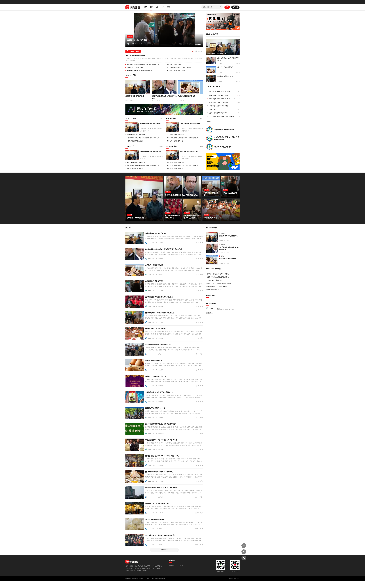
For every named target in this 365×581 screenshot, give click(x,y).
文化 (162, 7)
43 (198, 338)
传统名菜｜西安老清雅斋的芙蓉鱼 (219, 95)
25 (198, 274)
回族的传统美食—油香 (214, 289)
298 (198, 513)
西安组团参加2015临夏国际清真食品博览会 (139, 70)
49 (198, 385)
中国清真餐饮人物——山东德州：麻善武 (219, 283)
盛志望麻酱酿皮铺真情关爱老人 (136, 55)
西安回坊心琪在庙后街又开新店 (176, 70)
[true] (221, 7)
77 (198, 481)
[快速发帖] (243, 551)
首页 (145, 7)
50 (198, 401)
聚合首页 (128, 227)
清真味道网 (137, 578)
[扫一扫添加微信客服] (243, 558)
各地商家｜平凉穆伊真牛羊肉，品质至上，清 (222, 99)
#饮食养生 (160, 370)
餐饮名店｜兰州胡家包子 (214, 280)
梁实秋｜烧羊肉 (213, 109)
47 (198, 370)
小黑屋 (181, 565)
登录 (227, 7)
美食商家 (223, 233)
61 (198, 417)
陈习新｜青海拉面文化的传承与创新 (218, 274)
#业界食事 (160, 258)
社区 (151, 7)
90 (198, 465)
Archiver (171, 565)
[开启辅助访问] (238, 2)
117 (198, 544)
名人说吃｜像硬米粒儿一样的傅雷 (219, 102)
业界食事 (223, 244)
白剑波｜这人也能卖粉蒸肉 (135, 67)
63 (198, 433)
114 (198, 529)
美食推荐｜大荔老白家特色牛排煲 (219, 106)
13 (198, 242)
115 (198, 497)
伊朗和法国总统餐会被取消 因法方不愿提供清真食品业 (143, 64)
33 (198, 322)
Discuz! (162, 578)
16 (198, 258)
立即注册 (235, 7)
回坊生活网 (209, 313)
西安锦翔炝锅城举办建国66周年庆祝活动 (179, 67)
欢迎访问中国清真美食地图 (175, 64)
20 (198, 290)
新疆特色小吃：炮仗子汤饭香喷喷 (217, 286)
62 (198, 449)
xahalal (149, 242)
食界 (156, 7)
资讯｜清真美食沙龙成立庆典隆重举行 (220, 92)
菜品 (168, 7)
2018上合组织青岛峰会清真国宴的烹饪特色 (221, 116)
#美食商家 (160, 242)
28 (198, 306)
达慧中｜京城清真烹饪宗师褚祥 (218, 113)
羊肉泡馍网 (218, 308)
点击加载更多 (164, 550)
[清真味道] (132, 7)
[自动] (243, 545)
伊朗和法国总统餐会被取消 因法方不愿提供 (228, 59)
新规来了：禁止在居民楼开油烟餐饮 (218, 277)
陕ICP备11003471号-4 (234, 578)
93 (198, 354)
